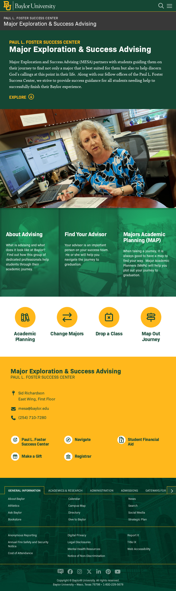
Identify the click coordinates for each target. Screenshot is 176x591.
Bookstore (14, 519)
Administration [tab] (101, 490)
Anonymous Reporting (22, 535)
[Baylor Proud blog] (59, 574)
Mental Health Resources (84, 549)
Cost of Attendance (20, 553)
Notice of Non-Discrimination (86, 555)
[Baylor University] (29, 5)
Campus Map (77, 505)
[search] (159, 6)
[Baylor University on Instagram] (78, 574)
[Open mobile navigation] (170, 6)
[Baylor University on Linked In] (97, 574)
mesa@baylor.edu (33, 408)
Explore (17, 97)
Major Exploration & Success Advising (50, 23)
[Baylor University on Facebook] (69, 574)
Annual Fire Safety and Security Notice (28, 544)
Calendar (74, 498)
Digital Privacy (77, 535)
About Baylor (16, 498)
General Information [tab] (24, 490)
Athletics (13, 505)
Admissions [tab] (129, 490)
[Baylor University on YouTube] (116, 574)
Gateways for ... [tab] (157, 490)
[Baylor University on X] (88, 574)
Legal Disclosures (79, 542)
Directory (74, 512)
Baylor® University (83, 580)
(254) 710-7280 (32, 417)
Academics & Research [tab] (65, 490)
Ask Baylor (15, 512)
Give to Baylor (77, 519)
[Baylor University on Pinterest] (107, 574)
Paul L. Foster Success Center (31, 18)
